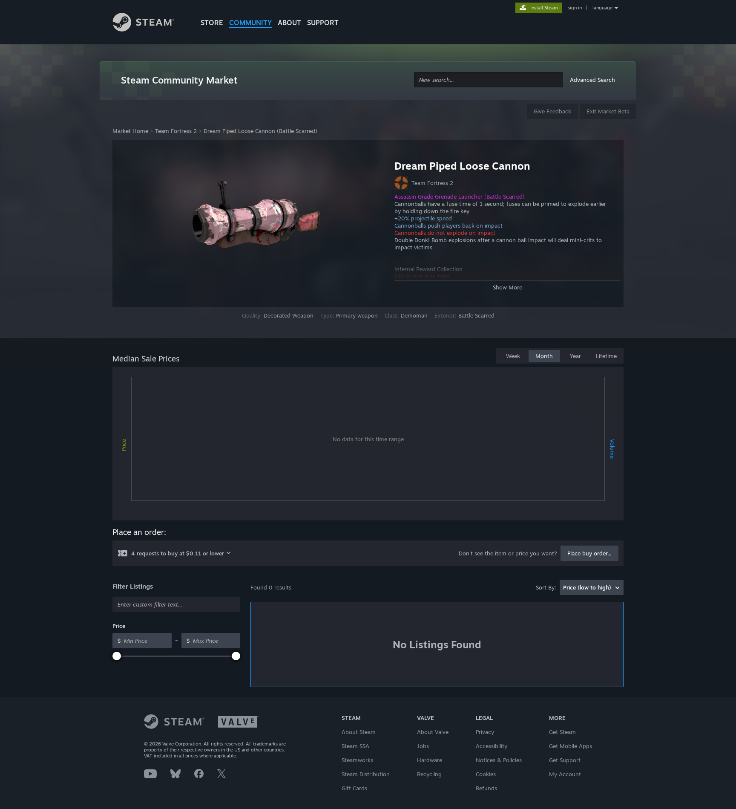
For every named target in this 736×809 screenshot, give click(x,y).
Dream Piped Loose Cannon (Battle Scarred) (260, 130)
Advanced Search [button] (592, 79)
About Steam (359, 731)
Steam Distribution (366, 774)
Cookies (486, 774)
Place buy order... (589, 553)
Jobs (423, 746)
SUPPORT (323, 22)
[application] (368, 445)
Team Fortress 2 (176, 130)
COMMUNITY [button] (250, 22)
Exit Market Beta (608, 111)
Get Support (565, 760)
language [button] (602, 8)
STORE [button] (212, 22)
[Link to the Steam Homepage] (149, 23)
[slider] (116, 656)
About (289, 22)
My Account (565, 774)
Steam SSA (355, 746)
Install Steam (544, 8)
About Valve (432, 731)
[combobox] (488, 80)
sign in (575, 8)
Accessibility (491, 746)
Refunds (486, 788)
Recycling (429, 774)
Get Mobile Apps (570, 746)
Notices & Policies (499, 760)
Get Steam (562, 731)
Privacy (485, 731)
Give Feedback (552, 111)
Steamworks (357, 760)
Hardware (429, 760)
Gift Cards (354, 788)
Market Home (130, 130)
